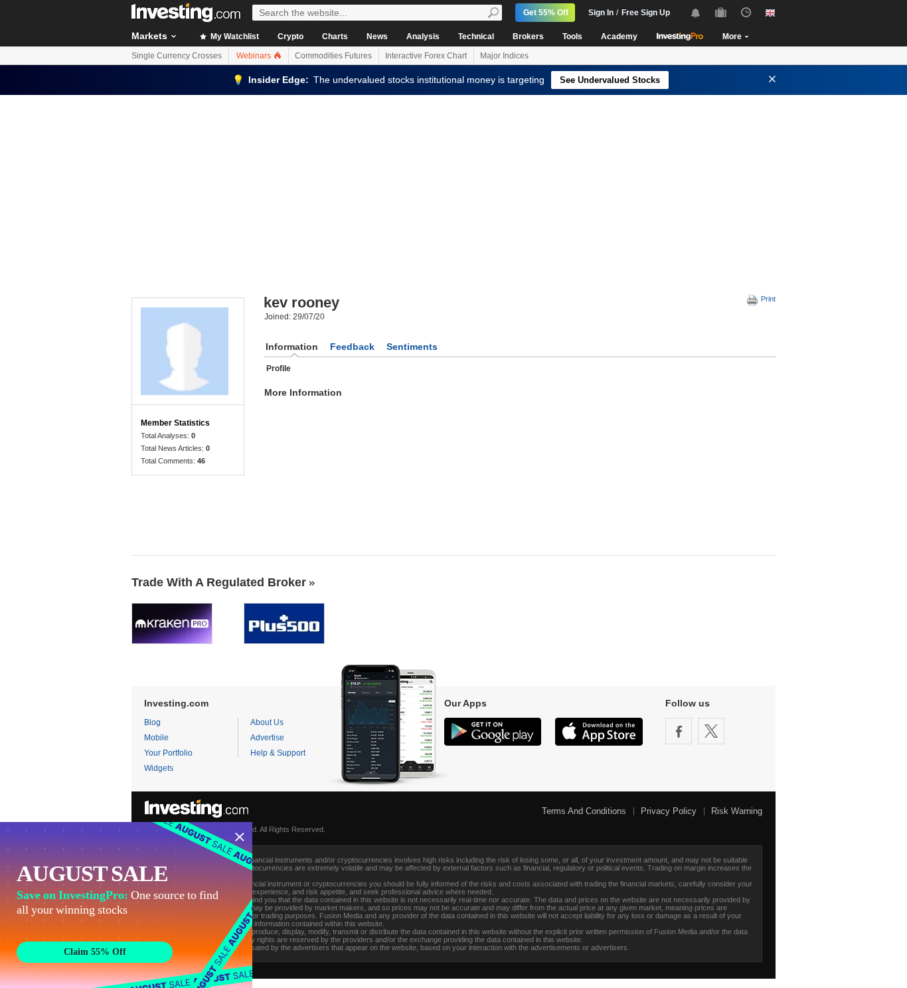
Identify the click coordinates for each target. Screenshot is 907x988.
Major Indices (504, 55)
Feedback (352, 346)
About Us (267, 722)
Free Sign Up (645, 12)
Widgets (158, 768)
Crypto (290, 36)
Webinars (254, 55)
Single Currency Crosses (176, 55)
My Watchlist (233, 36)
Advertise (267, 737)
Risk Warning (736, 811)
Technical (476, 36)
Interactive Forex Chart (426, 55)
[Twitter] (711, 731)
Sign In (601, 12)
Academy (619, 36)
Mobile (156, 737)
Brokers (528, 36)
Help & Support (277, 753)
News (377, 36)
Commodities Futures (333, 55)
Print (767, 299)
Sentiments (412, 346)
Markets (149, 36)
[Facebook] (678, 731)
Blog (152, 722)
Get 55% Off (545, 12)
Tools (572, 36)
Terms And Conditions (584, 811)
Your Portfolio (168, 753)
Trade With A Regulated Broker (218, 582)
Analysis (423, 36)
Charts (335, 36)
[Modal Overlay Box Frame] (126, 905)
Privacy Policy (669, 811)
